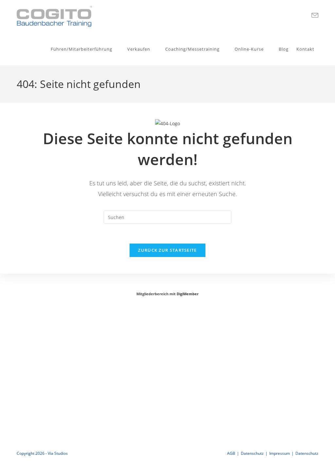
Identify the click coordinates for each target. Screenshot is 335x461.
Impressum (279, 453)
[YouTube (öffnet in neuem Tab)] (303, 15)
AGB (231, 453)
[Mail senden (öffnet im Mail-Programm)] (315, 15)
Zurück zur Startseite (167, 250)
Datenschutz (252, 453)
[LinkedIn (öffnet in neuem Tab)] (293, 15)
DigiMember (188, 293)
